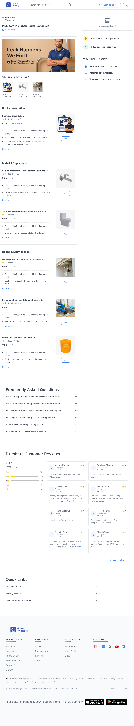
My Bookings (41, 651)
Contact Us (40, 646)
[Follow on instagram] (96, 646)
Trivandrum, (31, 682)
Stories (38, 660)
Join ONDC (70, 651)
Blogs (67, 655)
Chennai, (34, 679)
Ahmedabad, (72, 679)
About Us (10, 646)
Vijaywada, (41, 682)
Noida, (23, 682)
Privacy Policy (13, 660)
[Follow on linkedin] (123, 646)
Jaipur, (106, 679)
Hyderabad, (43, 679)
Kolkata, (81, 679)
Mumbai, (52, 679)
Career (9, 670)
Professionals (12, 651)
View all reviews (117, 560)
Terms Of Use (12, 655)
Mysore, (17, 682)
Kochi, (112, 679)
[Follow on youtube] (117, 646)
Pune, (58, 679)
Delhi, (64, 679)
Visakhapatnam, (52, 682)
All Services (70, 646)
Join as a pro (110, 4)
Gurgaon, (99, 679)
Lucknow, (119, 679)
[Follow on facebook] (103, 647)
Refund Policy (12, 665)
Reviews (39, 655)
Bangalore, (25, 679)
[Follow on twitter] (110, 646)
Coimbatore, (90, 679)
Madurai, (9, 682)
